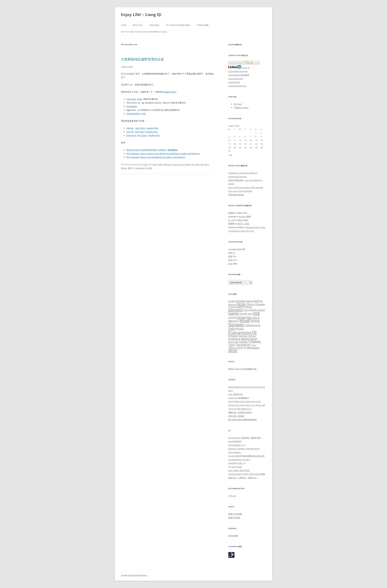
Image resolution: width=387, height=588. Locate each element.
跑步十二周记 (243, 223)
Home (123, 25)
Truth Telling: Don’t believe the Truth (244, 401)
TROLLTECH (235, 347)
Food (253, 310)
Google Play (152, 128)
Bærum (167, 164)
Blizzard (232, 304)
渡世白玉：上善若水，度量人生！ (243, 477)
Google (243, 313)
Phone (240, 329)
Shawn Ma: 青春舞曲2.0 (238, 397)
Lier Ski (130, 131)
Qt (254, 332)
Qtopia (232, 336)
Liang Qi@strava (235, 78)
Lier (193, 164)
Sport (206, 164)
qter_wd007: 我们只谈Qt (239, 470)
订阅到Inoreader (241, 107)
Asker (160, 164)
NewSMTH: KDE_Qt (237, 463)
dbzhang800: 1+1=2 (237, 445)
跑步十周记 (243, 220)
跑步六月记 (242, 212)
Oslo (197, 164)
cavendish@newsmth (238, 71)
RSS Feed (238, 104)
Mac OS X (253, 317)
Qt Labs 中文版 (235, 466)
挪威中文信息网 (235, 514)
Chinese (260, 304)
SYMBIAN (255, 342)
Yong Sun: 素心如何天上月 (239, 408)
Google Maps (169, 91)
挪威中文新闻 (234, 517)
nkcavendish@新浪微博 (238, 75)
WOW (232, 350)
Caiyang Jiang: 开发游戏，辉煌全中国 (244, 437)
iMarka (129, 128)
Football (261, 310)
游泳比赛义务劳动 (236, 194)
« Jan (230, 154)
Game (233, 313)
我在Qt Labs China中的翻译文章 (242, 368)
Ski (201, 164)
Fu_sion (231, 220)
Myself (244, 320)
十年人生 (232, 495)
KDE (256, 313)
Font (246, 310)
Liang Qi (246, 67)
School (252, 336)
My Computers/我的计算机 (178, 25)
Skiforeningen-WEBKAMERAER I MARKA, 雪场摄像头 (152, 149)
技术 (230, 260)
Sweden (243, 342)
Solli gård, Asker (134, 99)
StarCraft (233, 342)
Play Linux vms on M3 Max (240, 191)
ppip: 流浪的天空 (235, 394)
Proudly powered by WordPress (134, 575)
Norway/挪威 (202, 25)
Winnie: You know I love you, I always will (246, 405)
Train (231, 344)
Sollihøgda (131, 106)
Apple (241, 301)
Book (241, 304)
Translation (243, 345)
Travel (253, 345)
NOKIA (255, 321)
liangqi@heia (234, 82)
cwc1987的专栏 (235, 441)
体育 (130, 168)
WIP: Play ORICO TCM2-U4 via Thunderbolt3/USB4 (144, 32)
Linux (241, 317)
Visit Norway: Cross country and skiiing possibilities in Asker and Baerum (163, 153)
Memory (233, 321)
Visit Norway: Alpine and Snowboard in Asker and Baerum (155, 157)
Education (235, 310)
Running (243, 336)
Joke (250, 313)
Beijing (258, 301)
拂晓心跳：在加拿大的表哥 (240, 412)
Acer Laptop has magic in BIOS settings (245, 187)
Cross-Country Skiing (181, 164)
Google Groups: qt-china (239, 459)
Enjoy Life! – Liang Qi (141, 14)
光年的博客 (233, 535)
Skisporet (131, 135)
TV (245, 347)
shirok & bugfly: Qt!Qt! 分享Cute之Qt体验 (246, 474)
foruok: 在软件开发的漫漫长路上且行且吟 (246, 456)
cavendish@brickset (237, 85)
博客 (230, 256)
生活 (145, 164)
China (250, 304)
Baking (249, 301)
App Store (140, 128)
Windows (253, 348)
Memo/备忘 (154, 25)
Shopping (234, 339)
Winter (124, 168)
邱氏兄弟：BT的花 (236, 416)
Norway (236, 325)
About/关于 (137, 25)
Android (233, 301)
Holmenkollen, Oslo (136, 113)
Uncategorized (234, 249)
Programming (239, 332)
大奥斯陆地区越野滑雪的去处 (142, 59)
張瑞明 (231, 212)
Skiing (245, 339)
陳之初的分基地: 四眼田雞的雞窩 (242, 419)
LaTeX (232, 317)
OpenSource (252, 325)
